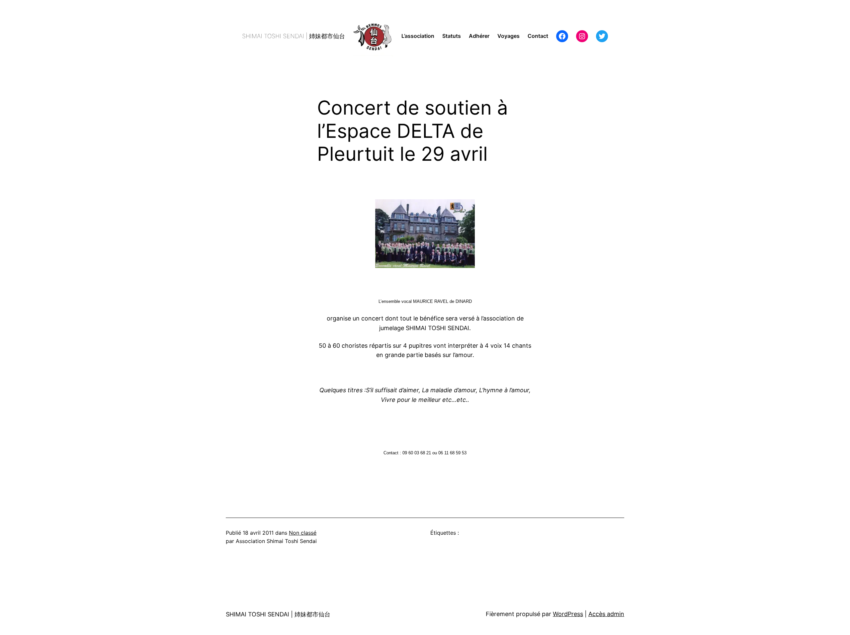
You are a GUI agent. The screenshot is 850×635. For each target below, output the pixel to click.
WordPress (568, 613)
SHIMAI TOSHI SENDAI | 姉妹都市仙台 (293, 36)
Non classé (302, 532)
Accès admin (606, 613)
